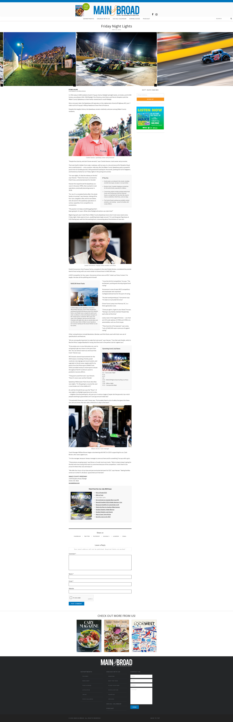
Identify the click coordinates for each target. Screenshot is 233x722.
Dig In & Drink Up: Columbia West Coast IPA (107, 500)
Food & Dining (86, 685)
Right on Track (99, 495)
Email (124, 536)
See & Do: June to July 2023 (103, 517)
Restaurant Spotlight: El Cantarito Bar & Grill (107, 504)
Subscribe (111, 676)
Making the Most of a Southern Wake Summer (108, 507)
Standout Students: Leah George (104, 512)
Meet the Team (113, 680)
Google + (106, 536)
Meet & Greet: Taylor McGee (103, 514)
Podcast (146, 19)
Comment (72, 554)
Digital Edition (113, 689)
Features (85, 676)
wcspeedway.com (74, 483)
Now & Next (86, 680)
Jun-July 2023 (103, 489)
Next (231, 59)
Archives (111, 699)
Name (71, 574)
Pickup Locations (113, 685)
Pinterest (96, 536)
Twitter (87, 536)
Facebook (77, 536)
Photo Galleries (87, 699)
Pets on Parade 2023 (101, 492)
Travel (84, 694)
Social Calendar (119, 19)
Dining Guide (134, 19)
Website (71, 588)
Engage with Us (103, 19)
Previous (1, 59)
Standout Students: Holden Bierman (105, 509)
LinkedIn (116, 536)
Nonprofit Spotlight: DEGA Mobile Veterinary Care (109, 502)
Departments (88, 19)
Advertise (111, 694)
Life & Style (86, 689)
